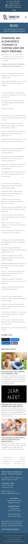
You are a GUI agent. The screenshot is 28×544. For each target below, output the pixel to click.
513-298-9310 (8, 485)
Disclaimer (10, 539)
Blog (9, 29)
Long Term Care (19, 56)
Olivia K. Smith (19, 54)
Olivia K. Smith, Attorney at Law (16, 535)
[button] (26, 17)
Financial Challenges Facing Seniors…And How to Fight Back (19, 461)
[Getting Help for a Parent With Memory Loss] (14, 361)
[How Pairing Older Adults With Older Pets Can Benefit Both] (14, 427)
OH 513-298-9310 (14, 1)
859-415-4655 (8, 487)
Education (5, 56)
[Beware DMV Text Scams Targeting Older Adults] (14, 394)
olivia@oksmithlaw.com (14, 5)
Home (5, 29)
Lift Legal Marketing (19, 541)
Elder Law (11, 56)
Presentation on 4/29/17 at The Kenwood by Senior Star (6, 460)
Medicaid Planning (8, 58)
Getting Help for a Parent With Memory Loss (13, 373)
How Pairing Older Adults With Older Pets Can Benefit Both (13, 440)
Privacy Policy (17, 539)
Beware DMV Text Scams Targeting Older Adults (12, 406)
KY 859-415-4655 (14, 3)
